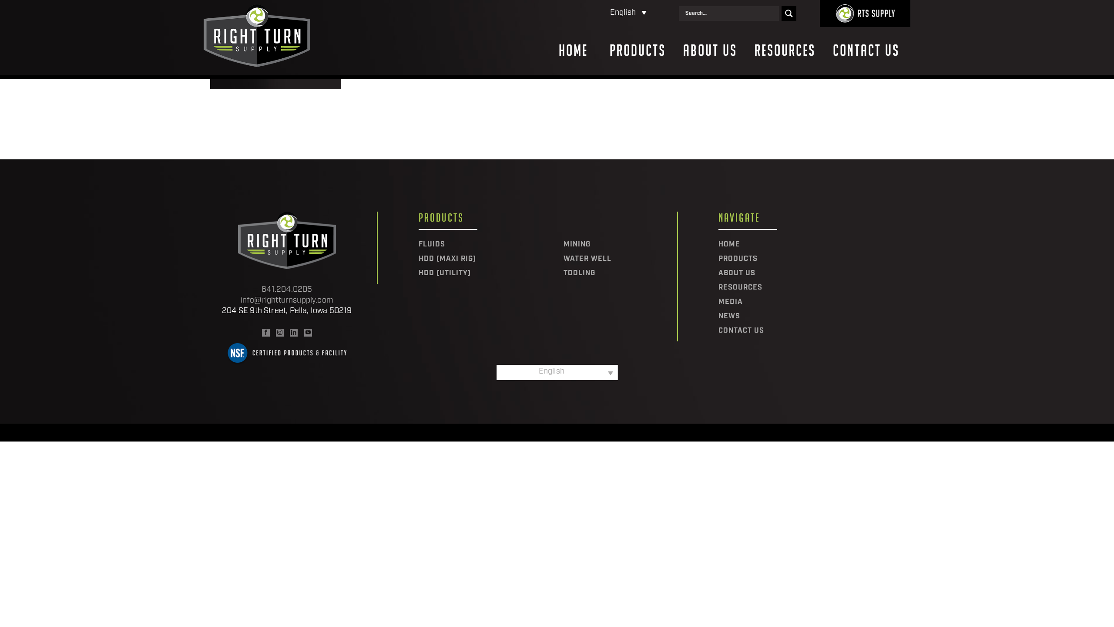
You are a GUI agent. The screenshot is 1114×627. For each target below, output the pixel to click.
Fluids (432, 244)
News (729, 316)
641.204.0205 (287, 290)
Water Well (587, 259)
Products (638, 50)
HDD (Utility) (445, 273)
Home (573, 50)
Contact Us (866, 50)
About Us (710, 50)
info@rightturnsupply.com (287, 301)
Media (730, 302)
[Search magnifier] (789, 13)
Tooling (579, 273)
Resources (785, 50)
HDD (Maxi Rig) (447, 259)
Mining (577, 244)
